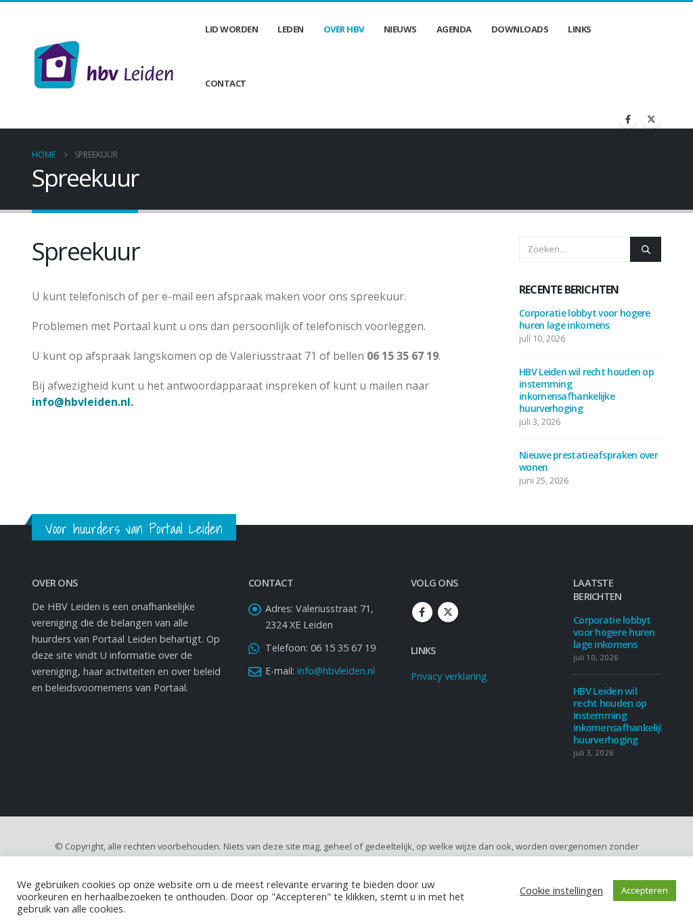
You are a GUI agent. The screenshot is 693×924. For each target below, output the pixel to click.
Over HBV (343, 29)
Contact (225, 83)
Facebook (422, 612)
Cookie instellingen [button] (561, 890)
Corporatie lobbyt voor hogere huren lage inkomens (584, 318)
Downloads (520, 29)
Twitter (448, 612)
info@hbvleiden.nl (336, 670)
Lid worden (231, 29)
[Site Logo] (103, 65)
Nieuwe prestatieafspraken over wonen (588, 460)
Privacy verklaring (449, 676)
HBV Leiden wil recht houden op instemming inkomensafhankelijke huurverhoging (586, 390)
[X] (651, 119)
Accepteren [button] (644, 890)
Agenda (454, 29)
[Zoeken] (645, 249)
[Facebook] (628, 119)
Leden (290, 29)
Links (579, 29)
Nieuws (400, 29)
